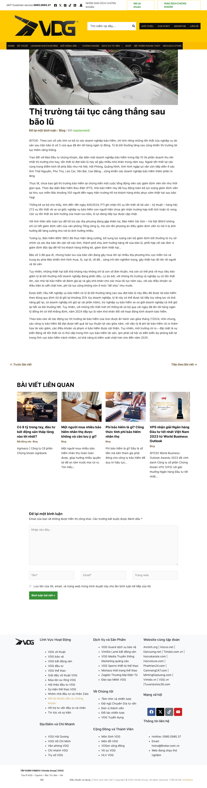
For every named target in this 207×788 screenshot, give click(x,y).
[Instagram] (65, 5)
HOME (11, 46)
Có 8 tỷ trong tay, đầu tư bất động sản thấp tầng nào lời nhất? (36, 431)
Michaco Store (172, 46)
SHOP (128, 46)
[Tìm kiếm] (134, 26)
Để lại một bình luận (42, 130)
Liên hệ (194, 26)
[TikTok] (70, 5)
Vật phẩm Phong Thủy (147, 46)
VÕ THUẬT (22, 46)
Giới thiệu (148, 26)
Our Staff (164, 26)
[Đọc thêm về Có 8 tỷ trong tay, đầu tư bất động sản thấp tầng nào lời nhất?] (37, 406)
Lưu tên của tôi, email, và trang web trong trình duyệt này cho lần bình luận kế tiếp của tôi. (92, 586)
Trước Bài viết (21, 364)
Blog (62, 130)
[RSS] (74, 5)
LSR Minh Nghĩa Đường (44, 46)
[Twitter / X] (60, 5)
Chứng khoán (90, 46)
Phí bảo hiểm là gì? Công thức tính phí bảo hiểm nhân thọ (125, 431)
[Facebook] (55, 5)
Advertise (180, 26)
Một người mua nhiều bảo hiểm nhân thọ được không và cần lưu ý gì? (81, 431)
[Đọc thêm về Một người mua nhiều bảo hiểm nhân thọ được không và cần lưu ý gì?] (81, 406)
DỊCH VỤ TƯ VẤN (111, 46)
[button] (140, 5)
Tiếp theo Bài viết (184, 364)
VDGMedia (187, 779)
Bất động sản (68, 46)
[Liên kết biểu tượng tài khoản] (81, 5)
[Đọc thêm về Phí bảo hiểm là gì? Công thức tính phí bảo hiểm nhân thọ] (126, 406)
